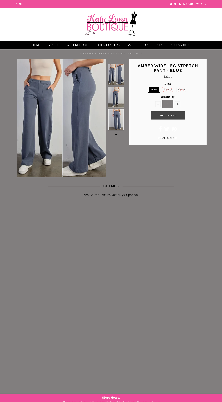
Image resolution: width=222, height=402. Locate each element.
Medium (168, 89)
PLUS (145, 45)
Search (54, 45)
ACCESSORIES (180, 45)
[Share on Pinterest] (174, 130)
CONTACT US (167, 138)
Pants (92, 53)
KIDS (160, 45)
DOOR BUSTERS (108, 45)
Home (36, 45)
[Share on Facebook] (160, 130)
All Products (78, 45)
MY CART (192, 4)
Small (154, 89)
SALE (130, 45)
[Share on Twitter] (166, 130)
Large (181, 89)
